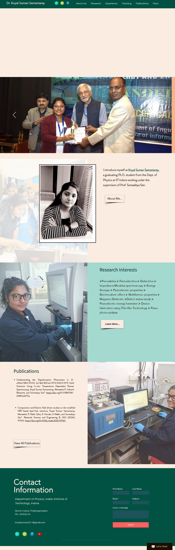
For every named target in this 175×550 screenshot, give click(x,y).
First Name (118, 489)
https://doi (51, 392)
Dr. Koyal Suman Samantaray (26, 3)
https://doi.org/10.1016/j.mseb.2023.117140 (45, 420)
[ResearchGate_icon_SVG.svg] (56, 3)
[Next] (160, 115)
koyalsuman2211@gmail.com (30, 522)
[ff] (68, 3)
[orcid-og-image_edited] (62, 3)
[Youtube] (39, 534)
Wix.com (109, 540)
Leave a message (120, 508)
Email (115, 499)
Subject (135, 499)
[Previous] (14, 115)
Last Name (137, 489)
